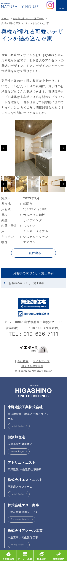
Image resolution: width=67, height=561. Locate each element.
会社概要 (22, 361)
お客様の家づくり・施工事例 (28, 18)
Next (63, 148)
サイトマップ (41, 361)
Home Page (17, 426)
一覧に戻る (33, 253)
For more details (20, 519)
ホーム (4, 18)
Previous (4, 148)
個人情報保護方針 (32, 366)
